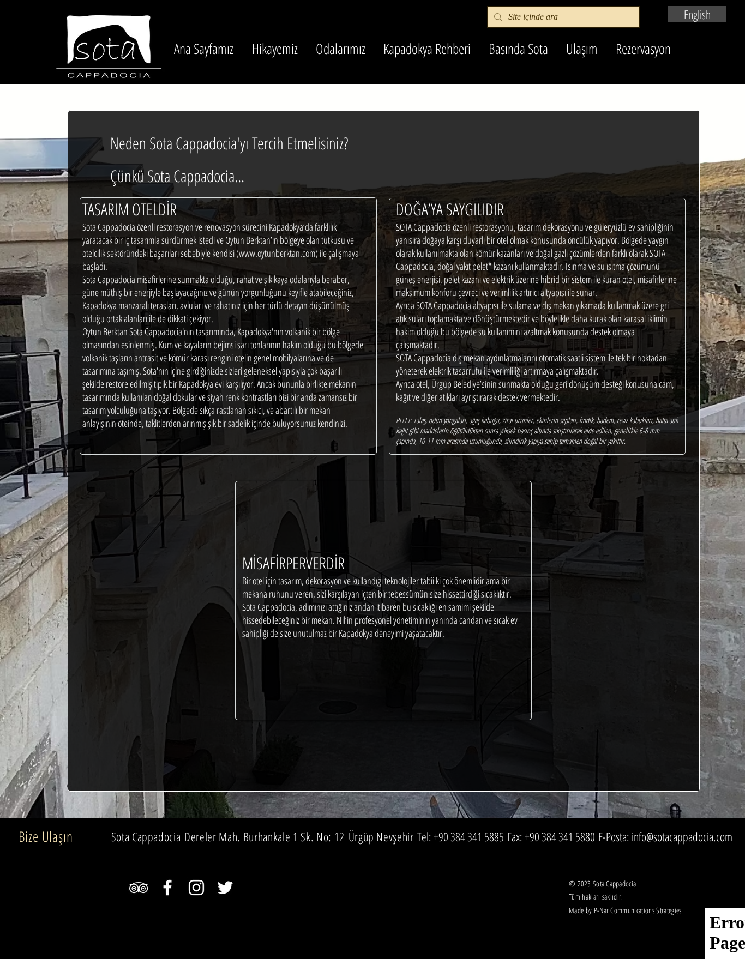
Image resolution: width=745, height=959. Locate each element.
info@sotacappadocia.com (682, 836)
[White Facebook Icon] (167, 887)
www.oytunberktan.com (277, 253)
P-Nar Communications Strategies (638, 910)
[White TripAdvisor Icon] (138, 887)
